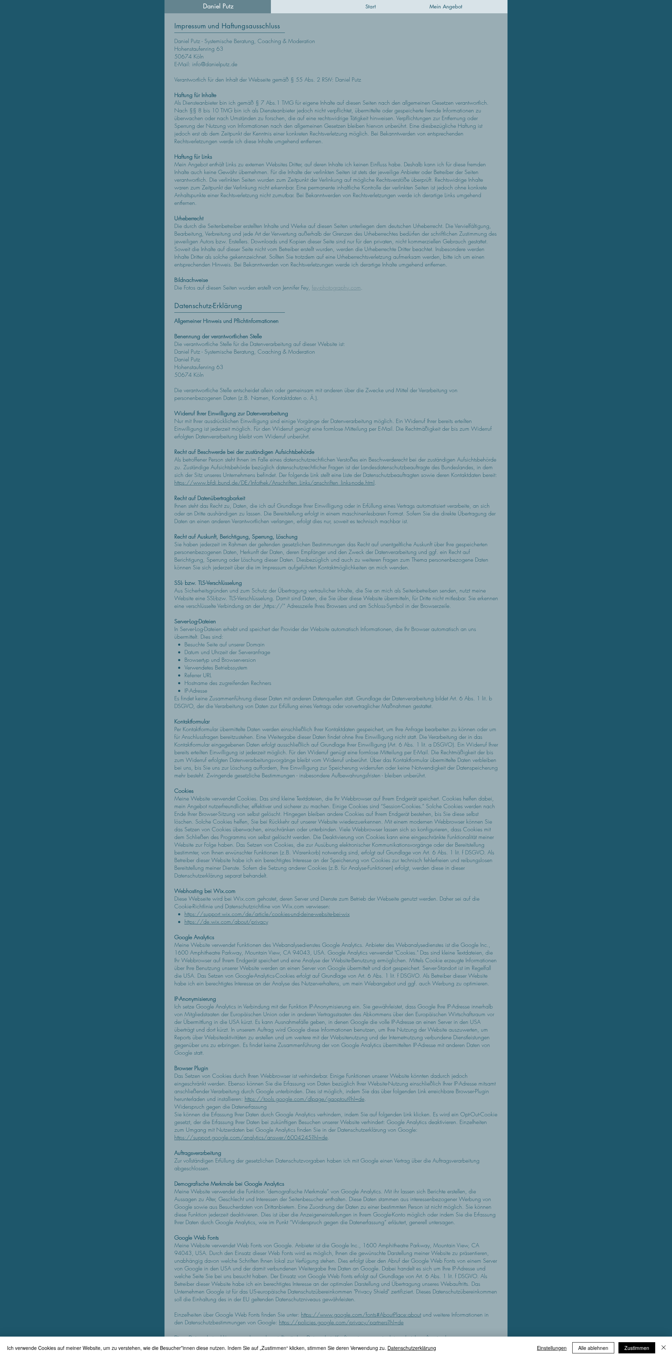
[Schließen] (663, 1347)
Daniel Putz (218, 6)
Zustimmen (636, 1347)
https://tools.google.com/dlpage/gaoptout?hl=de (304, 1099)
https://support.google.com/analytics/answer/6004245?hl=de (251, 1137)
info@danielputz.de (214, 64)
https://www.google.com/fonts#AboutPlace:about (361, 1314)
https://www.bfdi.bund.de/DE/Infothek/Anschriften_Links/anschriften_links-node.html (274, 482)
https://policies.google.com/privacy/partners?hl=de (341, 1322)
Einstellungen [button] (552, 1347)
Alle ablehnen (593, 1347)
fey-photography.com (336, 287)
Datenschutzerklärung (411, 1347)
